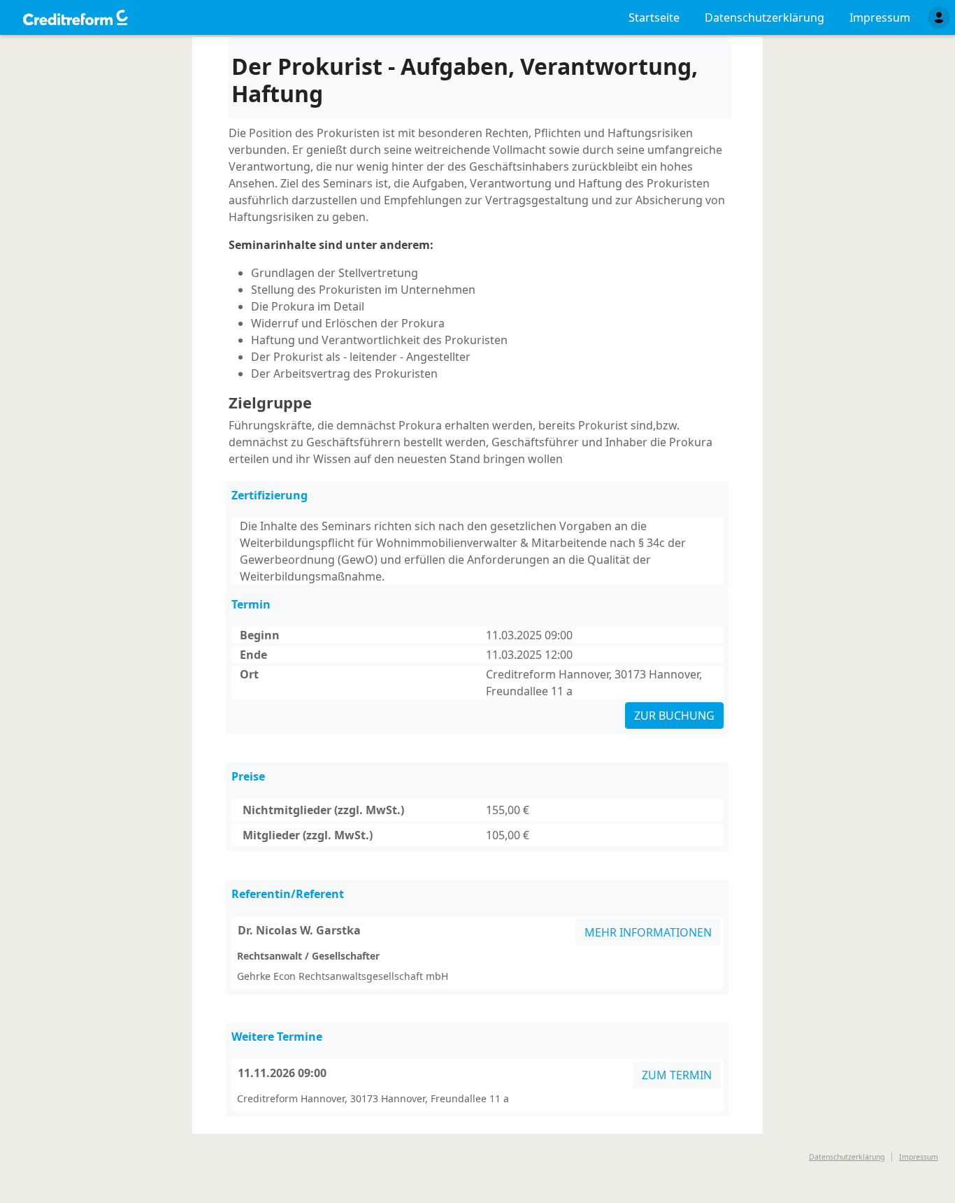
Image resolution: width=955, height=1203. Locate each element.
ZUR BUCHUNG (674, 715)
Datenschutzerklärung (846, 1157)
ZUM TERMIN (677, 1075)
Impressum (918, 1157)
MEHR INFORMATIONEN (648, 932)
